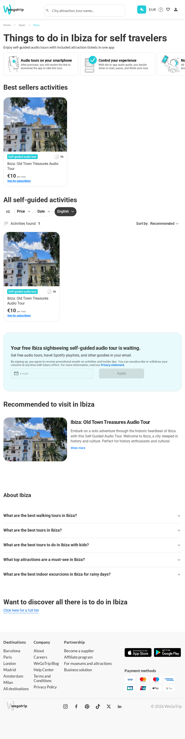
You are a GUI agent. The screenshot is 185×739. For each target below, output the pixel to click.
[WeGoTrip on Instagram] (65, 706)
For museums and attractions (88, 663)
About (39, 650)
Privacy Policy (45, 687)
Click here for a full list (21, 610)
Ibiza (36, 25)
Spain (22, 25)
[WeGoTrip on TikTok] (98, 706)
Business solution (78, 669)
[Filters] (7, 211)
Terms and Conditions (42, 678)
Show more (78, 448)
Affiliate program (78, 657)
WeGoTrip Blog (46, 663)
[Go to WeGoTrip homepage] (16, 9)
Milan (8, 682)
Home (7, 25)
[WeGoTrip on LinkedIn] (119, 706)
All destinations (16, 688)
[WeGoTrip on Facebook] (76, 706)
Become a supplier (79, 650)
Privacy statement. (113, 365)
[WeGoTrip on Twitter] (108, 706)
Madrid (9, 669)
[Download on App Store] (138, 653)
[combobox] (86, 10)
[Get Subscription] (141, 9)
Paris (7, 657)
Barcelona (11, 650)
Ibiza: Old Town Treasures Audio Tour (110, 422)
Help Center (44, 669)
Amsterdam (13, 676)
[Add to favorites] (61, 102)
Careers (40, 657)
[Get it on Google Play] (167, 653)
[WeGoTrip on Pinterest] (87, 706)
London (9, 663)
